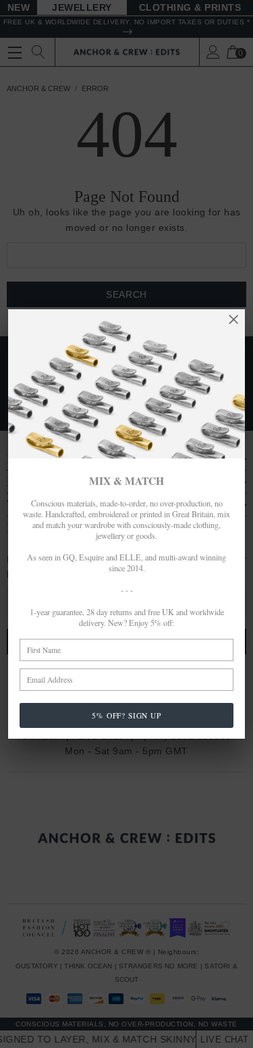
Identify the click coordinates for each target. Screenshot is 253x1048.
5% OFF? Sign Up (126, 715)
